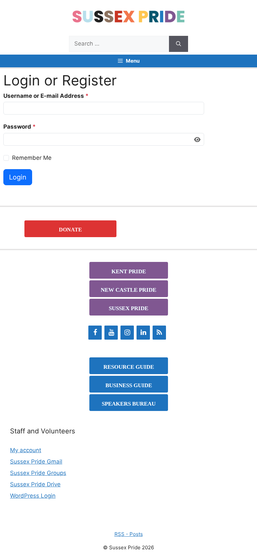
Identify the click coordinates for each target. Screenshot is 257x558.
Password (19, 126)
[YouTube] (111, 333)
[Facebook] (95, 333)
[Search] (178, 44)
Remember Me (32, 157)
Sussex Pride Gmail (36, 461)
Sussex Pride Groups (38, 473)
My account (25, 450)
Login (17, 177)
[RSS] (159, 333)
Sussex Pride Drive (35, 484)
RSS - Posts (128, 534)
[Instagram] (127, 333)
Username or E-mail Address (46, 95)
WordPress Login (33, 495)
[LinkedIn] (143, 333)
